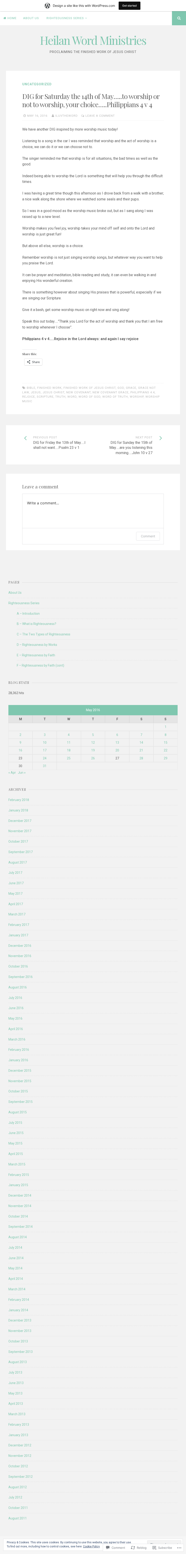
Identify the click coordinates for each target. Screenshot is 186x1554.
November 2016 (19, 956)
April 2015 (15, 1154)
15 (165, 742)
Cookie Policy (91, 1546)
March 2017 (16, 914)
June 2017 (16, 883)
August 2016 (17, 987)
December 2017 (19, 821)
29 (165, 758)
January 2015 (18, 1185)
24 (44, 758)
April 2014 (15, 1279)
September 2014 (20, 1226)
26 (93, 758)
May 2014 (15, 1268)
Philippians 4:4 (142, 392)
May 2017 (15, 893)
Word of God (89, 396)
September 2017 (20, 852)
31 (44, 766)
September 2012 (20, 1476)
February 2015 (18, 1175)
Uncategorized (37, 84)
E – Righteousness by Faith (36, 655)
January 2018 (18, 810)
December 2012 (19, 1445)
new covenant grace (111, 392)
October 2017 (18, 841)
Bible (31, 387)
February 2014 (18, 1299)
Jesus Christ (53, 392)
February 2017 (18, 925)
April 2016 (15, 1029)
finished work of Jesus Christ (90, 387)
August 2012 (17, 1487)
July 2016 (15, 998)
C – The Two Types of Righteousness (43, 634)
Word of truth (115, 396)
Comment (148, 536)
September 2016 (20, 977)
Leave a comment (100, 115)
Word (72, 396)
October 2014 (18, 1216)
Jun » (22, 772)
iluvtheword (66, 115)
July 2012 (15, 1497)
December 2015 (19, 1070)
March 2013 (16, 1414)
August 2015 (17, 1112)
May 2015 (15, 1143)
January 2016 (18, 1060)
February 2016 (18, 1049)
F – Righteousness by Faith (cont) (40, 665)
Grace (131, 387)
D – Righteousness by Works (37, 645)
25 (69, 758)
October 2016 (18, 966)
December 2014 (19, 1195)
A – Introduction (28, 613)
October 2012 (18, 1466)
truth (60, 396)
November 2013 (19, 1331)
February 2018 (18, 800)
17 (44, 750)
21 (141, 750)
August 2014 (17, 1237)
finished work (49, 387)
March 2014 (16, 1289)
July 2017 (15, 872)
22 (165, 750)
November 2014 (19, 1206)
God (120, 387)
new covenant (78, 392)
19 (93, 750)
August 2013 (17, 1362)
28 (141, 758)
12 (93, 742)
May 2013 (15, 1393)
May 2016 (15, 1018)
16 (20, 750)
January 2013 (18, 1435)
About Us (31, 18)
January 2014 (18, 1310)
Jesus (36, 392)
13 (117, 742)
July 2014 (15, 1247)
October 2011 (18, 1508)
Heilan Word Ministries (93, 40)
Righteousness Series (65, 18)
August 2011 (17, 1518)
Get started (129, 5)
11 (69, 742)
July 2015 (15, 1122)
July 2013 (15, 1372)
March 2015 (16, 1164)
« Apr (12, 772)
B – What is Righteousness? (36, 624)
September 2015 (20, 1102)
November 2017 (19, 831)
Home (12, 18)
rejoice (28, 396)
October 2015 (18, 1091)
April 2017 (15, 904)
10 (44, 742)
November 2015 (19, 1081)
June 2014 (16, 1258)
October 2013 (18, 1341)
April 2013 (15, 1403)
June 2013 (16, 1383)
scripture (45, 396)
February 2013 (18, 1424)
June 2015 (16, 1133)
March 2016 (16, 1039)
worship (137, 396)
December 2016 (19, 946)
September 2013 (20, 1352)
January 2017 (18, 935)
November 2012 (19, 1456)
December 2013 (19, 1320)
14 (141, 742)
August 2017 (17, 862)
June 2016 (16, 1008)
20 (117, 750)
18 (69, 750)
